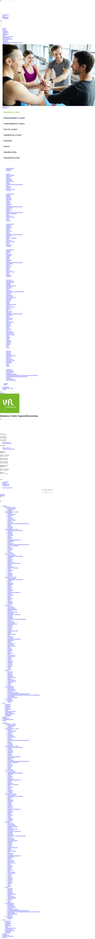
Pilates (9, 647)
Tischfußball (10, 573)
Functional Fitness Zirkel (13, 630)
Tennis (9, 551)
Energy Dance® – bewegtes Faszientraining (17, 619)
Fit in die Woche (11, 622)
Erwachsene (7, 605)
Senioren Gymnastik (12, 680)
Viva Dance (10, 528)
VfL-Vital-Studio (8, 699)
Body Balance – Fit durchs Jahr (14, 614)
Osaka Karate (10, 543)
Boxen (9, 581)
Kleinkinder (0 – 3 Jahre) (10, 507)
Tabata (9, 654)
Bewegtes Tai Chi (11, 656)
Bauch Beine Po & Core (13, 612)
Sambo (9, 524)
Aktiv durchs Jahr (11, 607)
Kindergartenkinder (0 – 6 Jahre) (11, 511)
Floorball (9, 585)
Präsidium (7, 707)
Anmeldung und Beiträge (10, 711)
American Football (11, 555)
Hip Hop (9, 560)
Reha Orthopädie (11, 696)
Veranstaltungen (6, 387)
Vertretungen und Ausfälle (8, 388)
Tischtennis (10, 552)
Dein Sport (5, 108)
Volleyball (10, 665)
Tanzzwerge (10, 522)
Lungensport (10, 691)
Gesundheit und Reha (9, 686)
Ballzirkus (10, 513)
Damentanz (10, 675)
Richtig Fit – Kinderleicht (13, 545)
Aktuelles (4, 28)
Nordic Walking (11, 643)
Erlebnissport (10, 515)
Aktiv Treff (10, 671)
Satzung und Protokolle (10, 713)
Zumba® (9, 669)
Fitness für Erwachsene (12, 623)
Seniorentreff (10, 682)
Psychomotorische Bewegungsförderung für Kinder (18, 523)
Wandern (9, 667)
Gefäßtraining (10, 687)
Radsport (9, 595)
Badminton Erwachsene (13, 609)
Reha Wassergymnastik (12, 697)
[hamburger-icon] (0, 26)
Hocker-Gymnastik (12, 634)
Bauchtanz (10, 611)
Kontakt (4, 389)
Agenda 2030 (8, 704)
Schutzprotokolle (8, 712)
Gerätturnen (10, 517)
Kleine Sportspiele (11, 520)
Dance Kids (10, 534)
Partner (4, 16)
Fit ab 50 (9, 620)
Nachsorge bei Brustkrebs (13, 692)
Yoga (9, 668)
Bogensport (10, 532)
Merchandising (6, 17)
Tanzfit (9, 683)
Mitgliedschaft (5, 18)
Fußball (9, 516)
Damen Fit (10, 673)
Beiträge (9, 701)
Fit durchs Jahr (11, 621)
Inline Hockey (11, 518)
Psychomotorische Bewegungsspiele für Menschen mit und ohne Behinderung (24, 694)
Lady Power (10, 637)
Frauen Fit (10, 629)
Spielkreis (10, 510)
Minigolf (9, 542)
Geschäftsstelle (6, 14)
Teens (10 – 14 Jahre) (9, 553)
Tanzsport (10, 658)
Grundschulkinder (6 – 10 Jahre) (11, 529)
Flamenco (10, 626)
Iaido (9, 635)
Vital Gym (10, 663)
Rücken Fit (10, 650)
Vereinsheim (7, 715)
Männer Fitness (11, 640)
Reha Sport (10, 649)
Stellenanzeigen (8, 714)
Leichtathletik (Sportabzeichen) (14, 539)
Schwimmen (10, 527)
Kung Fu (9, 521)
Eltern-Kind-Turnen (12, 508)
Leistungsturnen (11, 541)
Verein (4, 29)
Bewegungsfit (10, 613)
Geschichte (7, 705)
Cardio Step (10, 616)
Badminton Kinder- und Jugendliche (15, 530)
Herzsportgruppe (11, 689)
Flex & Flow (10, 627)
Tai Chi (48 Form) (11, 655)
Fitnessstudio (10, 584)
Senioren (7, 670)
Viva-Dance (10, 604)
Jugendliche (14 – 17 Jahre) (10, 577)
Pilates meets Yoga (11, 646)
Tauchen (9, 550)
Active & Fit (10, 606)
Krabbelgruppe (11, 509)
